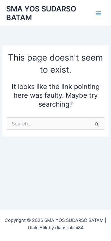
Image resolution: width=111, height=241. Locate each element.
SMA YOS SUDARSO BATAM (41, 13)
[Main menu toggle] (98, 13)
